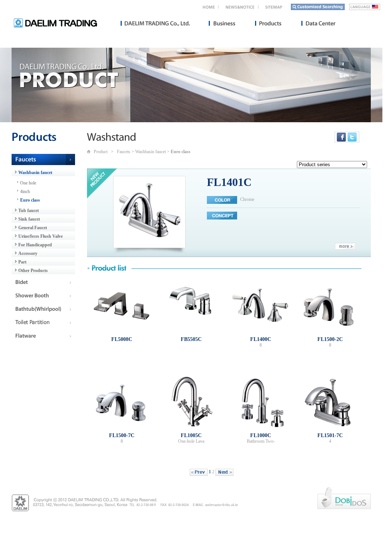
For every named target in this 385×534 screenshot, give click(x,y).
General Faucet (32, 227)
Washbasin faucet (35, 172)
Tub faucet (28, 210)
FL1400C (260, 339)
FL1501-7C (330, 435)
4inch (25, 191)
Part (22, 262)
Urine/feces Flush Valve (40, 236)
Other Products (33, 270)
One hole (28, 183)
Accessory (27, 253)
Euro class (30, 200)
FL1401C (229, 182)
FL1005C (191, 435)
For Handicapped (35, 244)
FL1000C (260, 435)
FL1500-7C (121, 435)
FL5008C (121, 339)
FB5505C (191, 339)
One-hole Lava (191, 441)
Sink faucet (29, 219)
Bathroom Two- (261, 441)
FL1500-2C (330, 339)
